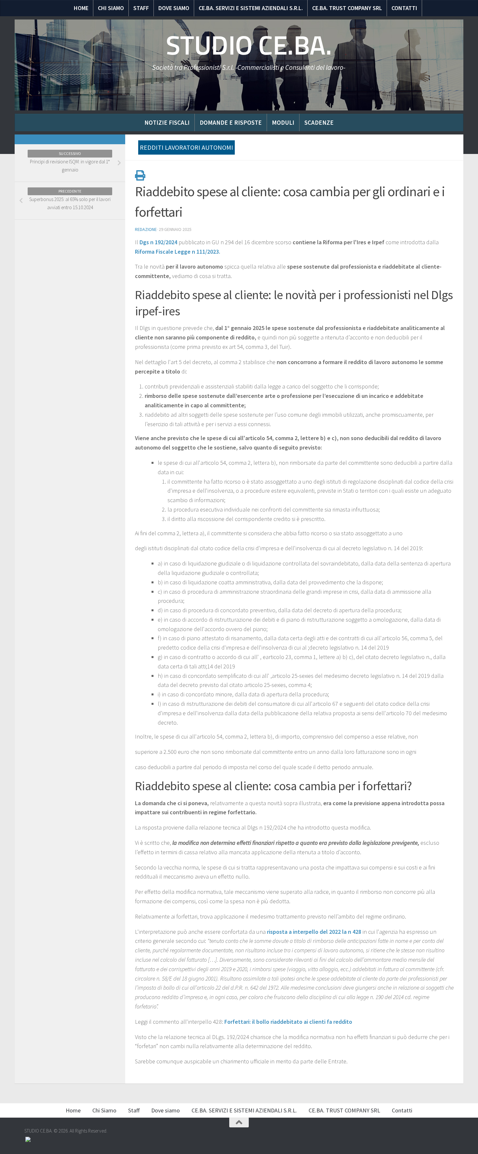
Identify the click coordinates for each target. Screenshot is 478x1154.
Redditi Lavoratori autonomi (186, 147)
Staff (141, 8)
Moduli (283, 122)
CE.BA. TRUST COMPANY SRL (347, 8)
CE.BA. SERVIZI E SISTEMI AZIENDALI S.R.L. (251, 8)
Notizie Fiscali (167, 122)
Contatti (404, 8)
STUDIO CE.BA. (249, 45)
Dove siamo (173, 8)
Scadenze (319, 122)
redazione (146, 229)
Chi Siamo (111, 8)
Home (81, 8)
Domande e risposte (231, 122)
